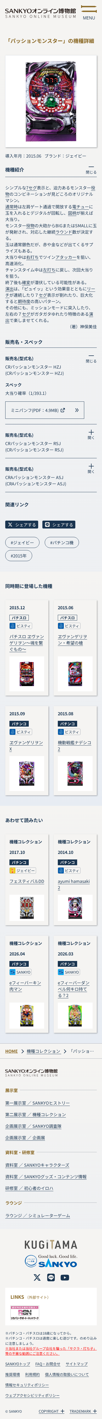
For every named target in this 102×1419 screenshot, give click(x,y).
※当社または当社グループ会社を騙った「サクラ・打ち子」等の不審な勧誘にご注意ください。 (51, 1351)
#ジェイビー (22, 542)
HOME (11, 1051)
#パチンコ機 (61, 542)
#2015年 (19, 555)
